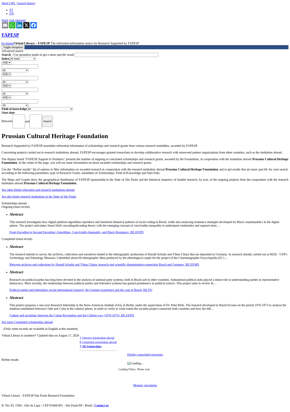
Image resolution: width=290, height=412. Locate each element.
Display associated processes (145, 354)
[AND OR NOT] (6, 62)
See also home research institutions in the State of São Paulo (39, 196)
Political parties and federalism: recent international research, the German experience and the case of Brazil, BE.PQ (80, 290)
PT (11, 10)
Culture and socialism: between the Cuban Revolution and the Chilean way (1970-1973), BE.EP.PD (71, 315)
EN (11, 13)
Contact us (101, 405)
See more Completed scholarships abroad (27, 322)
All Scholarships (91, 346)
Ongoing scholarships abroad (98, 337)
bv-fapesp (8, 43)
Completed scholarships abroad (99, 342)
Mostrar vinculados (145, 385)
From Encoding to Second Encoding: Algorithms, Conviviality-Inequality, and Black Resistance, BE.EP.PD (76, 232)
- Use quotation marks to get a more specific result (38, 54)
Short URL (8, 3)
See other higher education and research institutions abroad (38, 190)
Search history (26, 3)
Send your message (14, 20)
